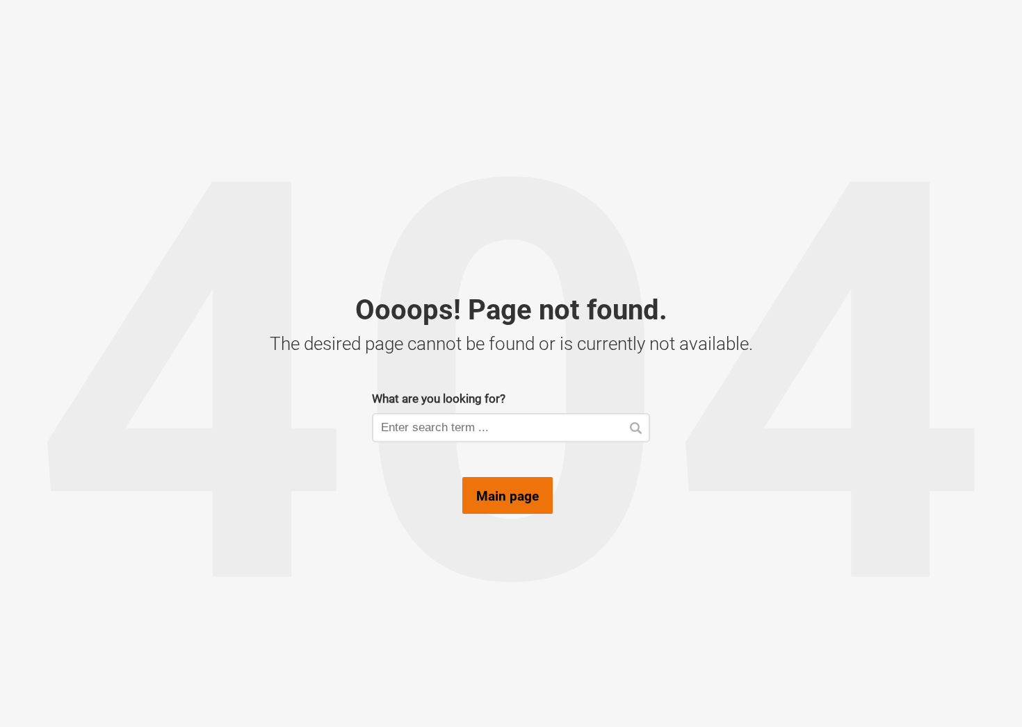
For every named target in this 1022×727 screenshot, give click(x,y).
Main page (507, 496)
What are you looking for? (438, 398)
